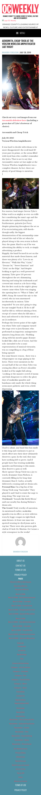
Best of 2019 (20, 619)
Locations (21, 650)
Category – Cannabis (20, 671)
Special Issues (20, 761)
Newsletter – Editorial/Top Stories (21, 724)
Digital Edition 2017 (22, 703)
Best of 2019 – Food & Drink (22, 630)
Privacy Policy (20, 574)
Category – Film (20, 676)
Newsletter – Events (21, 728)
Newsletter (20, 712)
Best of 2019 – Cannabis (22, 626)
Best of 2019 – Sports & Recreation (22, 638)
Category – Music (20, 684)
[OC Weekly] (9, 21)
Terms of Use (20, 569)
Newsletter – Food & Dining (22, 736)
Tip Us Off (20, 773)
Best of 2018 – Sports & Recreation (22, 614)
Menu (22, 33)
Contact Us (20, 565)
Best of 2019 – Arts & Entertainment (21, 622)
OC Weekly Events (20, 749)
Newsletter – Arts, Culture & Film (21, 720)
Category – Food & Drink (21, 680)
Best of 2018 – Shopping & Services (22, 610)
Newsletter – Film (21, 732)
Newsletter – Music (22, 740)
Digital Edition (20, 700)
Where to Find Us (20, 781)
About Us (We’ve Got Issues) (20, 582)
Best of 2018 (20, 594)
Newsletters (20, 716)
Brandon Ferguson (10, 52)
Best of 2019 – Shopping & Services (22, 634)
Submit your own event (20, 765)
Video (20, 777)
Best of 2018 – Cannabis (22, 602)
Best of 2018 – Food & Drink (22, 606)
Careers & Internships (20, 663)
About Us (20, 560)
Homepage (20, 708)
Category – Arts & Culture (20, 667)
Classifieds (20, 692)
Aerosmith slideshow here (14, 120)
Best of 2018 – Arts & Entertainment (21, 597)
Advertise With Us (20, 586)
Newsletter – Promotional (21, 744)
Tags (22, 659)
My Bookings (22, 654)
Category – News (20, 688)
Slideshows (20, 757)
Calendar (20, 643)
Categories (22, 646)
